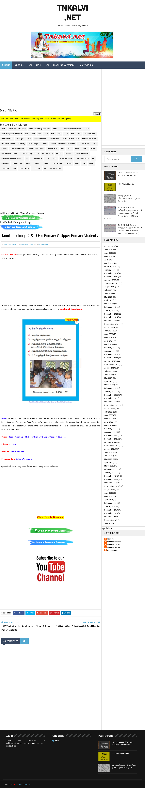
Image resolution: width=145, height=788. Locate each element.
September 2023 (111, 364)
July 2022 (108, 412)
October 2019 (110, 516)
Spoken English (82, 159)
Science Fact (37, 159)
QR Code (68, 154)
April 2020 (108, 499)
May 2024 (108, 337)
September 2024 (111, 324)
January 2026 (109, 270)
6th (59, 134)
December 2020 (111, 476)
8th (72, 134)
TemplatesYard (24, 784)
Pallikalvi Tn (47, 154)
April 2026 (108, 259)
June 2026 (108, 253)
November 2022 (111, 398)
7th (66, 134)
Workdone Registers (52, 169)
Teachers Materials (64, 65)
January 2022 (109, 432)
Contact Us (86, 65)
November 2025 (111, 276)
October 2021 (110, 442)
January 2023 (109, 391)
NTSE (93, 149)
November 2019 (111, 513)
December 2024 (111, 314)
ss (93, 159)
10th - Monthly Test (17, 129)
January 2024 (109, 351)
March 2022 (109, 425)
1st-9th (17, 65)
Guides (4, 149)
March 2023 (109, 384)
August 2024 (109, 327)
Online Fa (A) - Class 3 (9, 154)
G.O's (95, 144)
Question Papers (82, 154)
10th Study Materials (126, 184)
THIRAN (69, 164)
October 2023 (110, 361)
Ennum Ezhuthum (89, 139)
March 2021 (109, 466)
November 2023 (111, 357)
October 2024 (110, 320)
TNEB (91, 164)
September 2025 (111, 283)
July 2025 (108, 290)
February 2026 (110, 266)
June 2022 (108, 415)
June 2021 (108, 455)
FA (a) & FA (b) (33, 144)
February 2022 (110, 428)
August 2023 (109, 368)
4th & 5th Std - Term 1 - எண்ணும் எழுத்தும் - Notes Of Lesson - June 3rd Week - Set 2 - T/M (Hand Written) (130, 229)
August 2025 (109, 286)
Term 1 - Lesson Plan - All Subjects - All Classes (128, 174)
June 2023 (108, 374)
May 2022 (108, 418)
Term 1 (28, 164)
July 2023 (108, 371)
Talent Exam (17, 164)
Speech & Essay (66, 159)
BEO (29, 139)
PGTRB (58, 154)
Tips (77, 164)
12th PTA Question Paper (11, 134)
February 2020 (110, 503)
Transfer (5, 169)
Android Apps (90, 134)
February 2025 (110, 307)
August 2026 (109, 246)
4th (46, 134)
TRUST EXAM (24, 169)
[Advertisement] (50, 88)
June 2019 (108, 523)
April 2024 (108, 341)
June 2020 (108, 493)
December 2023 (111, 354)
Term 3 (46, 164)
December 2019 (111, 510)
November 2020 (111, 479)
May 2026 (108, 256)
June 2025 (108, 293)
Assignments (6, 139)
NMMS (85, 149)
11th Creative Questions (71, 129)
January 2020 (109, 506)
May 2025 (108, 297)
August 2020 (109, 489)
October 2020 (110, 482)
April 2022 (108, 422)
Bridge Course (40, 139)
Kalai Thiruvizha (17, 149)
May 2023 (108, 378)
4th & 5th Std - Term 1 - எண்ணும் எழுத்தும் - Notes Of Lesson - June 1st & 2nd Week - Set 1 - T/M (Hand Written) (123, 213)
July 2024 (108, 330)
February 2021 (110, 469)
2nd (33, 134)
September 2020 (111, 486)
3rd (39, 134)
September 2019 (111, 520)
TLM (84, 164)
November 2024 (111, 317)
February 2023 (110, 388)
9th (79, 134)
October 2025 (110, 280)
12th (47, 65)
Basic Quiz (20, 139)
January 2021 (109, 472)
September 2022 (111, 405)
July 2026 (108, 249)
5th (52, 134)
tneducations (112, 550)
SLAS (54, 159)
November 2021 (111, 439)
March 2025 (109, 303)
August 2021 (109, 449)
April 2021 (108, 462)
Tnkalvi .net (72, 12)
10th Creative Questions (39, 129)
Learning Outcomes (36, 149)
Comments (43, 244)
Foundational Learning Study (63, 144)
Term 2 (37, 164)
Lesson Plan (52, 149)
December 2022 (111, 395)
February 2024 (110, 347)
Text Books (57, 164)
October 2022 (110, 401)
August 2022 (109, 408)
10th (30, 65)
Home (7, 65)
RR (27, 159)
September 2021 (111, 445)
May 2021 (108, 459)
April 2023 (108, 381)
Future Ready (84, 144)
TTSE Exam (36, 169)
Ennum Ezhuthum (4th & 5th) (13, 144)
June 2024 (108, 334)
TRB (14, 169)
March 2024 (109, 344)
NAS (62, 149)
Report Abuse (107, 528)
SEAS (47, 159)
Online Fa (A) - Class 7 (30, 154)
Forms (44, 144)
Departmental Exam (71, 139)
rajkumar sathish (114, 541)
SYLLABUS (5, 164)
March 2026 (109, 263)
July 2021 (108, 452)
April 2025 (108, 300)
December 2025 (111, 273)
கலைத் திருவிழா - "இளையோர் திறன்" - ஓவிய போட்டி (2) (129, 198)
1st (26, 134)
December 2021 (111, 435)
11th (38, 65)
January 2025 (109, 310)
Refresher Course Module (12, 159)
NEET (70, 149)
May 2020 (108, 496)
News (77, 149)
